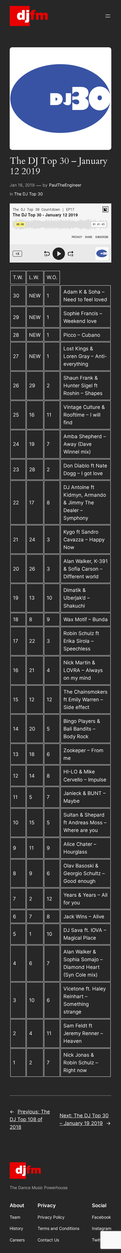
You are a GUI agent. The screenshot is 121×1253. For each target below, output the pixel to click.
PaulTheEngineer (65, 184)
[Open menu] (107, 16)
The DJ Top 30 (28, 193)
